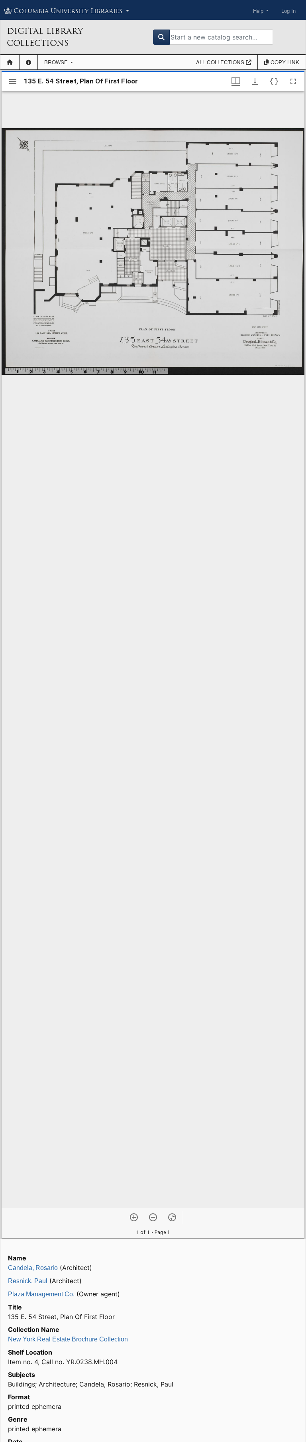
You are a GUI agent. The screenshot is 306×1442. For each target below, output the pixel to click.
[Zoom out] (153, 1217)
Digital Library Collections (45, 37)
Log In (288, 11)
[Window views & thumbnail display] (235, 81)
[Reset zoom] (172, 1217)
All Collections (221, 62)
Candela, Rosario (33, 1267)
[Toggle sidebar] (12, 81)
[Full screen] (293, 81)
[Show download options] (255, 81)
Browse (56, 62)
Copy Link (284, 62)
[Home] (9, 62)
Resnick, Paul (27, 1281)
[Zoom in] (133, 1217)
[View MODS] (274, 81)
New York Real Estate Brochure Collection (68, 1339)
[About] (28, 62)
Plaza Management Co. (41, 1294)
